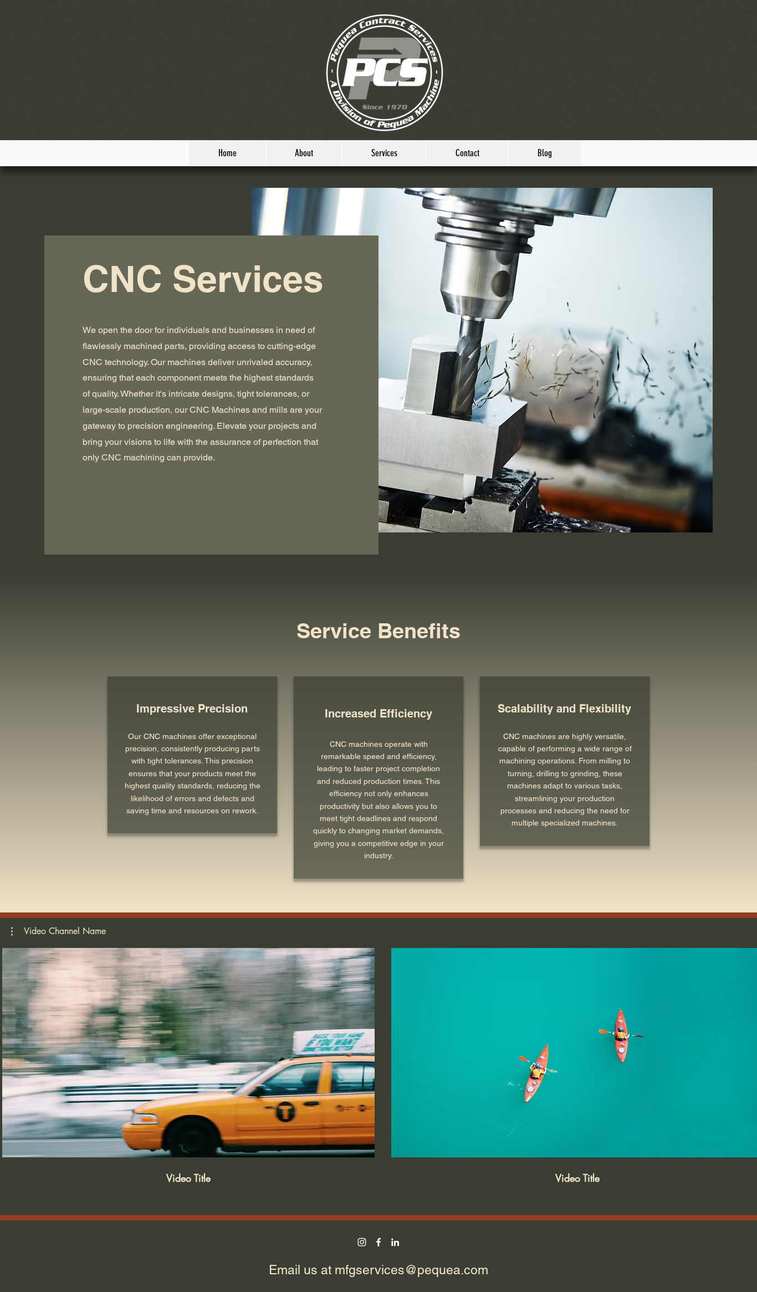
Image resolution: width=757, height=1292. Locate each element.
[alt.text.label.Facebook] (378, 1242)
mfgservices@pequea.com (411, 1270)
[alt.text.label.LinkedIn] (395, 1242)
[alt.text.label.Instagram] (361, 1242)
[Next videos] (742, 1050)
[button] (58, 931)
